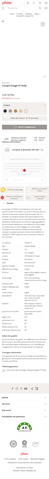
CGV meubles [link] (10, 459)
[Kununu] (36, 388)
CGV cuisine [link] (23, 459)
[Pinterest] (21, 388)
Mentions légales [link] (37, 459)
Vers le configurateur (27, 127)
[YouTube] (25, 388)
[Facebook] (12, 388)
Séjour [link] (37, 14)
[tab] (24, 204)
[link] (28, 3)
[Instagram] (17, 388)
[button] (24, 428)
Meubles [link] (29, 14)
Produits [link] (20, 14)
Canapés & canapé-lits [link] (24, 16)
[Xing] (32, 388)
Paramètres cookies (24, 468)
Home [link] (12, 14)
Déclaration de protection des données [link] (24, 462)
